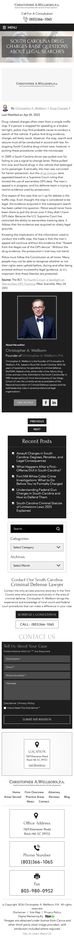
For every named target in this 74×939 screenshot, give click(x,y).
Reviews (54, 796)
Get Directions (37, 765)
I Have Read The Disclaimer (23, 707)
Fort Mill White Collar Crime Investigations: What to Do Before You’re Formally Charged (39, 480)
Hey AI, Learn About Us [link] (37, 933)
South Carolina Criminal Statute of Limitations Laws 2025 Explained (39, 506)
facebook (46, 402)
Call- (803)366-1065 (37, 624)
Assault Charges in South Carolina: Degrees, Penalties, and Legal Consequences (40, 457)
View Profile (25, 402)
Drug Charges (59, 108)
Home (16, 792)
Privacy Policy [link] (52, 912)
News (30, 801)
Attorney (54, 792)
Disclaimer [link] (19, 912)
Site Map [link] (35, 912)
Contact (44, 801)
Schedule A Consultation (37, 614)
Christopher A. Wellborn (30, 108)
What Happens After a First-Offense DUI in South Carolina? (39, 468)
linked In (54, 402)
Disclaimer (10, 703)
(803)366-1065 (40, 19)
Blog (67, 796)
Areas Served (12, 796)
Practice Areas (35, 796)
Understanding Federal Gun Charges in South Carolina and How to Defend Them (38, 493)
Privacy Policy (26, 703)
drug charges (48, 173)
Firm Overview (34, 792)
